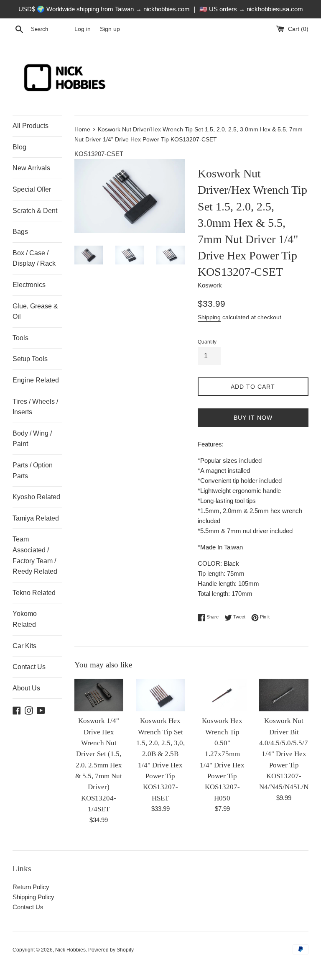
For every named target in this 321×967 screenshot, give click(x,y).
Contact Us (29, 666)
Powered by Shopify (111, 950)
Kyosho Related (36, 496)
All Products (30, 125)
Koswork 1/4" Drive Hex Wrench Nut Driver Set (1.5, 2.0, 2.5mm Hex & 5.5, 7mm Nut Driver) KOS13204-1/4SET (98, 765)
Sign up (110, 29)
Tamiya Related (36, 518)
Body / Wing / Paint (32, 439)
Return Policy (31, 886)
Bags (20, 231)
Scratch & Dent (35, 210)
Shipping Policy (33, 896)
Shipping (209, 317)
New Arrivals (31, 168)
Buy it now (253, 417)
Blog (19, 147)
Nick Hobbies (70, 950)
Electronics (29, 284)
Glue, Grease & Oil (35, 312)
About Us (26, 688)
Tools (20, 337)
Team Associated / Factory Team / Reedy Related (35, 555)
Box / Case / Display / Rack (34, 258)
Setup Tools (30, 358)
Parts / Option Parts (33, 471)
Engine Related (36, 380)
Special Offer (32, 189)
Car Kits (24, 645)
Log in (82, 29)
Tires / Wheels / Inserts (35, 407)
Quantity (207, 342)
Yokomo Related (25, 619)
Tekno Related (34, 592)
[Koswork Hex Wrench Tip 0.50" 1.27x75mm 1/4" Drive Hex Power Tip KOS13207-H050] (222, 695)
